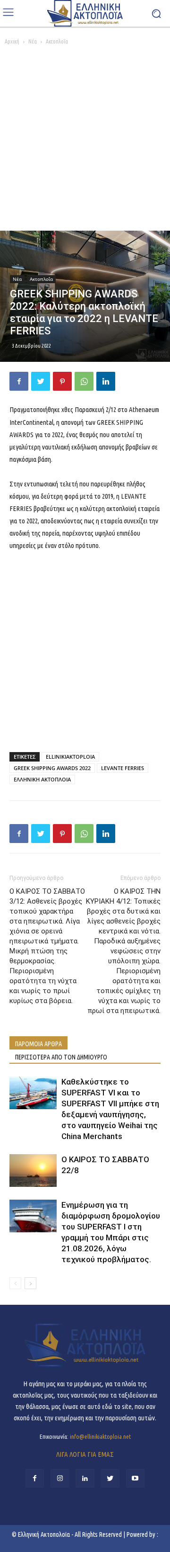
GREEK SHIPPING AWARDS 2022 (52, 768)
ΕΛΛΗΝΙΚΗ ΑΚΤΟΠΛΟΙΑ (42, 779)
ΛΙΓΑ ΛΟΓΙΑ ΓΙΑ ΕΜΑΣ (85, 1454)
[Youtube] (135, 1478)
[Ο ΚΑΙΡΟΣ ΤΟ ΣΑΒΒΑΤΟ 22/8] (33, 1170)
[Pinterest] (62, 381)
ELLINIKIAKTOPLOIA (70, 756)
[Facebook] (18, 381)
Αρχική (12, 41)
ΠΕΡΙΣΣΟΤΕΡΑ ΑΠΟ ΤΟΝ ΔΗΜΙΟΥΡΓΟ (61, 1057)
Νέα (32, 41)
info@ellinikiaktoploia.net (100, 1436)
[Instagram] (60, 1478)
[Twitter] (40, 381)
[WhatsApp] (84, 381)
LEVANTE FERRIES (122, 768)
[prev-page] (15, 1283)
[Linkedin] (105, 381)
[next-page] (30, 1283)
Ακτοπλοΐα (57, 41)
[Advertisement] (85, 140)
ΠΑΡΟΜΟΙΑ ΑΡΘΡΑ (38, 1044)
